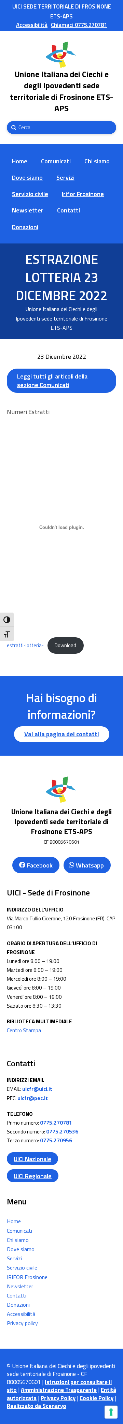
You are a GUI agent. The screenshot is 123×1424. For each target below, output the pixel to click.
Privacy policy (22, 1323)
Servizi (14, 1258)
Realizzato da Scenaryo (36, 1405)
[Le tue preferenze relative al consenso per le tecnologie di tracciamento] (111, 1412)
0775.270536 (62, 1132)
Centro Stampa (24, 1030)
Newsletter (20, 1286)
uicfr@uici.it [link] (37, 1089)
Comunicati (19, 1231)
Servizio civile (22, 1267)
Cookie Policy (96, 1398)
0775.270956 (56, 1140)
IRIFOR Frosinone (27, 1277)
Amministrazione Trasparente (59, 1389)
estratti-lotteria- (25, 645)
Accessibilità (21, 1314)
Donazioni (18, 1305)
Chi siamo (18, 1240)
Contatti (16, 1295)
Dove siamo (21, 1249)
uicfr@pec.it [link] (32, 1098)
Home (14, 1221)
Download (65, 645)
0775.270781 (56, 1123)
